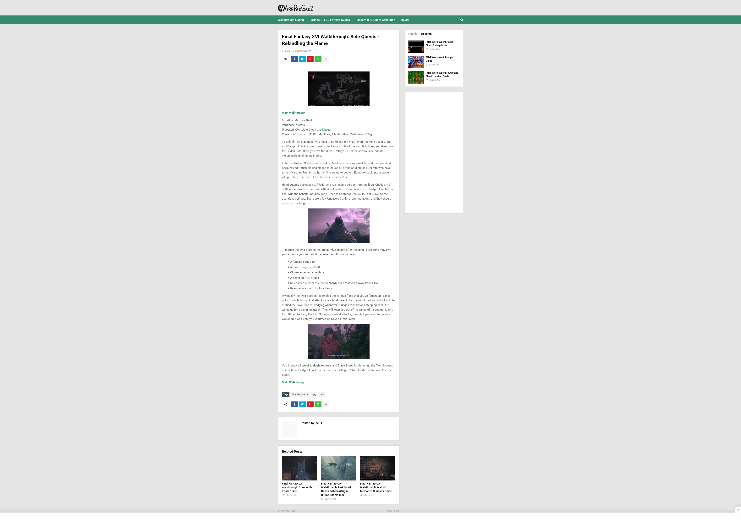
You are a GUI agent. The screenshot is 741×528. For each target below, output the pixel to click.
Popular (413, 34)
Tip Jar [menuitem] (404, 20)
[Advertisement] (434, 153)
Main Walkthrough (293, 113)
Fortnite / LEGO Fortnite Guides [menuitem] (330, 20)
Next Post (392, 510)
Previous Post (287, 510)
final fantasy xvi (303, 50)
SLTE (287, 50)
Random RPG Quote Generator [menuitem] (375, 20)
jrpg (314, 394)
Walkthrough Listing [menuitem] (291, 20)
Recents (426, 34)
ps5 (322, 394)
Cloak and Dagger (320, 129)
